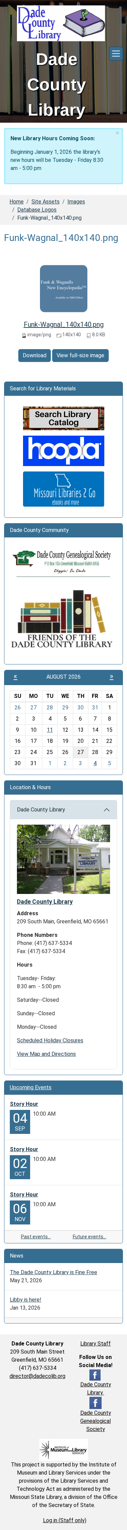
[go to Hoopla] (63, 450)
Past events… (36, 1236)
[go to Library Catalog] (63, 418)
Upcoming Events (30, 1087)
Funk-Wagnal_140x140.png (64, 324)
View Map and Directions (46, 1054)
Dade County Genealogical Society (95, 1421)
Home (16, 201)
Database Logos (37, 210)
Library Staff (95, 1343)
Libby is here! (25, 1299)
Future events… (89, 1236)
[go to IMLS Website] (63, 1449)
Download (34, 355)
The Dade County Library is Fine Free (53, 1272)
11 (50, 730)
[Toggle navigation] (116, 53)
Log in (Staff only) (64, 1520)
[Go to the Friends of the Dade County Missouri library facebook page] (63, 619)
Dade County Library (41, 809)
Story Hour (24, 1104)
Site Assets (45, 201)
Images (76, 201)
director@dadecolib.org (37, 1376)
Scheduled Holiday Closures (50, 1040)
